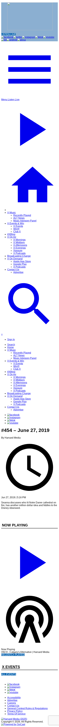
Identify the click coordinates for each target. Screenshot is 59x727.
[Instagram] (13, 417)
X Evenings (19, 248)
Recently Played (22, 215)
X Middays (19, 242)
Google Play (20, 264)
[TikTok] (11, 420)
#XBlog (11, 234)
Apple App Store (22, 261)
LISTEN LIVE (8, 34)
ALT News (19, 218)
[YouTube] (12, 423)
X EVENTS (11, 667)
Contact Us (13, 269)
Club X (17, 231)
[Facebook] (13, 415)
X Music (11, 212)
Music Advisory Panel (24, 220)
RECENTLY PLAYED (13, 654)
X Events (18, 226)
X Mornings (19, 239)
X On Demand (15, 258)
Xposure (17, 250)
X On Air (11, 237)
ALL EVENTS (8, 674)
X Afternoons (20, 245)
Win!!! (16, 229)
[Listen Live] (29, 561)
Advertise (18, 272)
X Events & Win (15, 223)
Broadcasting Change (19, 256)
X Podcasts (19, 253)
